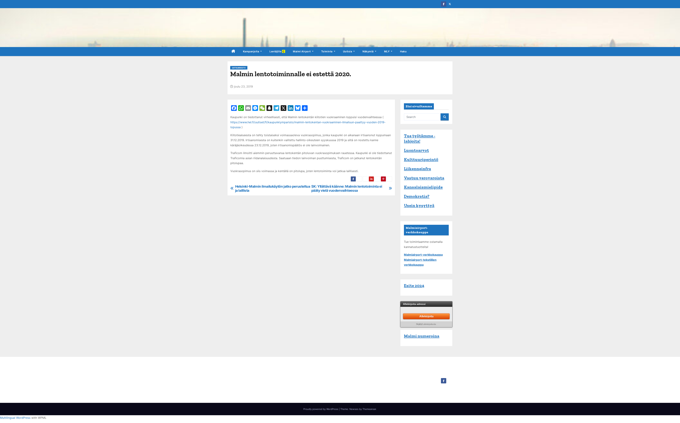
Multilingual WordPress (15, 417)
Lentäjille (277, 51)
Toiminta (327, 51)
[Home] (233, 51)
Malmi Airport (302, 51)
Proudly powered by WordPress (321, 409)
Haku (403, 51)
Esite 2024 (414, 285)
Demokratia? (416, 196)
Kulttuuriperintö (421, 159)
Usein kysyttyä (419, 205)
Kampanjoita (251, 51)
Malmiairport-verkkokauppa (423, 254)
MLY (387, 51)
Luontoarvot (416, 150)
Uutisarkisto (239, 68)
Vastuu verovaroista (424, 177)
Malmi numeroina (421, 335)
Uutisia (348, 51)
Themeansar (369, 409)
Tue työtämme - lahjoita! (419, 138)
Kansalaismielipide (423, 187)
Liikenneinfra (417, 168)
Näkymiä (368, 51)
